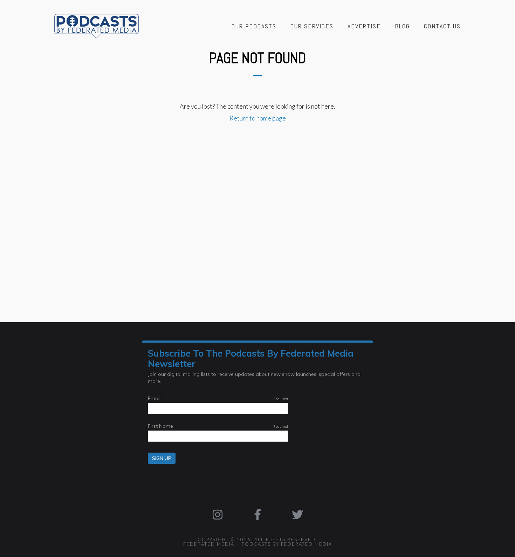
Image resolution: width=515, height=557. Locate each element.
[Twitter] (297, 514)
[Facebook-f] (257, 514)
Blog (402, 26)
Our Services (312, 26)
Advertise (364, 26)
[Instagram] (218, 514)
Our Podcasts (254, 26)
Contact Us (442, 26)
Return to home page (257, 118)
